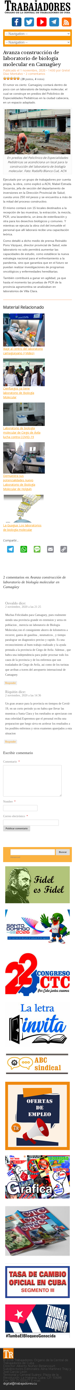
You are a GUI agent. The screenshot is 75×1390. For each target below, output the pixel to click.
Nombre (9, 801)
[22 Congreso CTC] (37, 994)
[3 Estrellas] (11, 78)
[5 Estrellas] (18, 78)
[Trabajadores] (8, 1353)
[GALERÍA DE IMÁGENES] (37, 1197)
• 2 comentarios (34, 74)
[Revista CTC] (37, 1256)
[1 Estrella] (4, 78)
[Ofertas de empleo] (37, 1116)
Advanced (15, 857)
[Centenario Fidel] (37, 901)
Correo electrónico (15, 816)
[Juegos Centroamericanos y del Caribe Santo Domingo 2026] (37, 945)
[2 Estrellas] (8, 78)
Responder (10, 683)
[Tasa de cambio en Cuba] (37, 1296)
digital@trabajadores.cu (20, 1383)
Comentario (11, 761)
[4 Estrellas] (14, 78)
